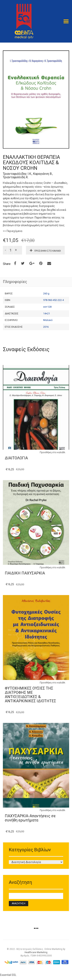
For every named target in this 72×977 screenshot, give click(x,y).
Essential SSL (8, 974)
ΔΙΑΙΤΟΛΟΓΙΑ (16, 458)
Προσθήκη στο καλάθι (47, 250)
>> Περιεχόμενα (12, 231)
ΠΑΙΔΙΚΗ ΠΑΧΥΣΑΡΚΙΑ (25, 573)
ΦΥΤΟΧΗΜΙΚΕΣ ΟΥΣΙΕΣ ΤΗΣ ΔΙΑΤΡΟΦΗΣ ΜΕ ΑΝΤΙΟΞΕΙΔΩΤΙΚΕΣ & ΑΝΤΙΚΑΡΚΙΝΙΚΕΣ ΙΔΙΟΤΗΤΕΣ (30, 694)
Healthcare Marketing (36, 952)
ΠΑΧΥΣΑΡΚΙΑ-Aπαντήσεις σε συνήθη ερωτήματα (30, 818)
